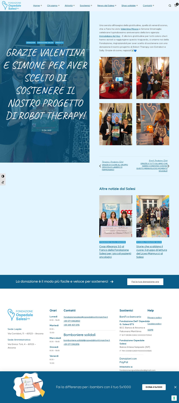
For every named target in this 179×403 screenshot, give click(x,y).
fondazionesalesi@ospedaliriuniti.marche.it (86, 317)
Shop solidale (129, 5)
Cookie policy (155, 323)
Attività (69, 5)
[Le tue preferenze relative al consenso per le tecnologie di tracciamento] (174, 398)
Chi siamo (52, 5)
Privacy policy (155, 317)
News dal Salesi (105, 5)
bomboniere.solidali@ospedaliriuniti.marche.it (87, 340)
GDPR (150, 330)
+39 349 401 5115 (72, 325)
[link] (129, 28)
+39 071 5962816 (71, 344)
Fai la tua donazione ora (145, 281)
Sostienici (85, 5)
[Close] (175, 387)
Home (36, 5)
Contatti (147, 5)
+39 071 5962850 (72, 321)
